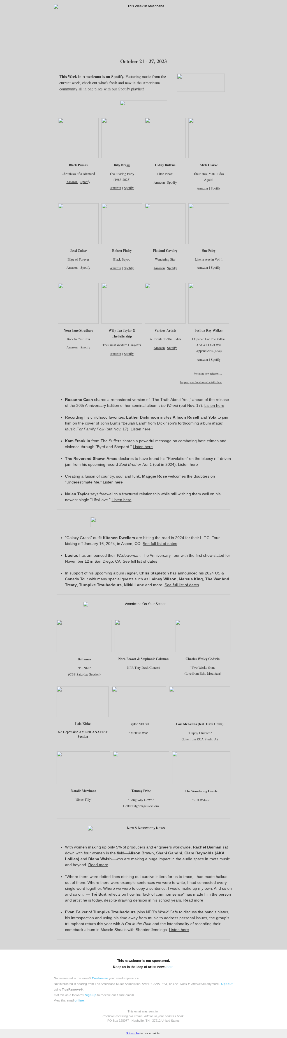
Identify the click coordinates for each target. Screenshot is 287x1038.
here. (170, 967)
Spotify (129, 187)
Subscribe (133, 1033)
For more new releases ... (208, 373)
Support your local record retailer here (201, 382)
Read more (98, 865)
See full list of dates (160, 543)
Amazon (72, 181)
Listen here (214, 405)
